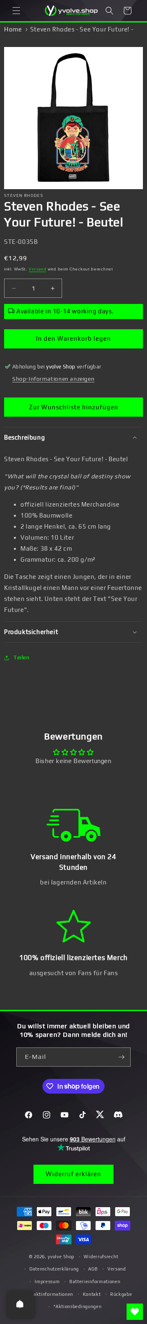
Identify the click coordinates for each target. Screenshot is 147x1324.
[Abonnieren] (121, 1057)
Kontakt (92, 1294)
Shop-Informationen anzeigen (53, 378)
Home (13, 29)
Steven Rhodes (23, 195)
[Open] (20, 1304)
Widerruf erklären (73, 1173)
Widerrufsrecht (101, 1256)
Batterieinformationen (94, 1281)
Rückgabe (121, 1294)
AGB (93, 1268)
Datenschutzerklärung (54, 1268)
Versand (37, 269)
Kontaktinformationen (48, 1294)
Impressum (47, 1281)
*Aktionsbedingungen (77, 1306)
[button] (16, 11)
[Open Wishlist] (135, 1312)
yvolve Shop (61, 1256)
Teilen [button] (21, 657)
